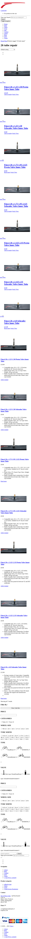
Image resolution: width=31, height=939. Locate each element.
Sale (5, 30)
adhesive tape (7, 884)
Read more (7, 172)
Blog (5, 35)
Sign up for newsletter (7, 855)
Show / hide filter (15, 708)
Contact (6, 32)
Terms (5, 38)
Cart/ (3, 10)
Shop (5, 25)
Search (19, 853)
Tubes (5, 27)
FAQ (5, 36)
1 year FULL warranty (10, 877)
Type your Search (5, 17)
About (6, 33)
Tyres (5, 29)
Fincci (11, 926)
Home (5, 24)
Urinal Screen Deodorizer (11, 889)
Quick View (15, 94)
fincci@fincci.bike (6, 896)
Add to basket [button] (8, 94)
